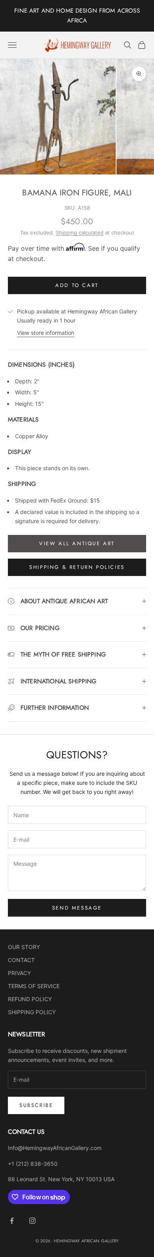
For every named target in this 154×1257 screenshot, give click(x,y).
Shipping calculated (79, 232)
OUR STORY (24, 947)
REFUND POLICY (30, 999)
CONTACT (21, 960)
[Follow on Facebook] (12, 1221)
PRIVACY (19, 973)
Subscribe (36, 1105)
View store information (45, 332)
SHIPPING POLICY (32, 1012)
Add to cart (77, 285)
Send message (77, 908)
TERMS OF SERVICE (34, 986)
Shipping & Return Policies (77, 567)
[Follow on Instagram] (32, 1221)
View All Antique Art (77, 543)
